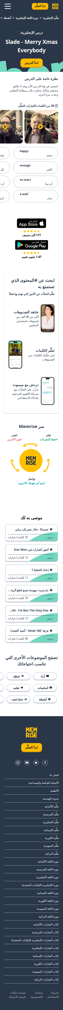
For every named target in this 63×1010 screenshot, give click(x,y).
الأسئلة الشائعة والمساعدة (44, 783)
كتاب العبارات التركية (46, 979)
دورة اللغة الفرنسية (47, 869)
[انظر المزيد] (8, 6)
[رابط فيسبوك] (45, 762)
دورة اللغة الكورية (48, 901)
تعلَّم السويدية (51, 846)
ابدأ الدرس (31, 62)
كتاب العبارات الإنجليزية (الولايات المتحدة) (35, 940)
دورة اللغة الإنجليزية (27, 18)
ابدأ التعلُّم (40, 6)
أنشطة (7, 18)
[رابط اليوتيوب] (27, 762)
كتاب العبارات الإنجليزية (45, 948)
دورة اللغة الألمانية (48, 861)
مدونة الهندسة (51, 798)
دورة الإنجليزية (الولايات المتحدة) (40, 885)
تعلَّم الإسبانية (51, 830)
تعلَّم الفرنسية (51, 814)
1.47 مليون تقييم (31, 257)
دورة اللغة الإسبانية (48, 893)
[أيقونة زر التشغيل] (40, 127)
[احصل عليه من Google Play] (31, 245)
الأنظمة (54, 791)
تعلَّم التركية (52, 853)
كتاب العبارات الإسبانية (46, 956)
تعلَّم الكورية (52, 838)
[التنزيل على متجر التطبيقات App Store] (31, 223)
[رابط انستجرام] (18, 762)
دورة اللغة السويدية (48, 909)
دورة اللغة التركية (49, 916)
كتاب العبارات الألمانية (46, 924)
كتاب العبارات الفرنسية (45, 932)
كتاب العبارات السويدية (45, 971)
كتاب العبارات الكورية (46, 964)
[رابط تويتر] (36, 762)
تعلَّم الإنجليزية (51, 18)
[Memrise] (55, 6)
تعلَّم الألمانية (51, 806)
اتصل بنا (54, 775)
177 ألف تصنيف (31, 235)
